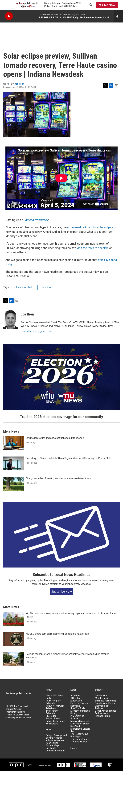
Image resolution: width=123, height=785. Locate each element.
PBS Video (51, 716)
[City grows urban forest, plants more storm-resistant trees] (13, 484)
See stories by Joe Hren (36, 331)
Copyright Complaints (15, 712)
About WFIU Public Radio (55, 696)
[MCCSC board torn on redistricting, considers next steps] (13, 639)
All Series (75, 695)
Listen (73, 690)
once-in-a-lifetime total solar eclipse (90, 227)
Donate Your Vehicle (105, 703)
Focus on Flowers (79, 703)
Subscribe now (61, 591)
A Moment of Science (77, 717)
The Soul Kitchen (78, 742)
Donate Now (101, 695)
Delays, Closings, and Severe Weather (56, 736)
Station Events (53, 718)
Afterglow (75, 698)
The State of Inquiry (80, 739)
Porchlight (75, 736)
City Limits (51, 748)
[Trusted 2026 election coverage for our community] (61, 377)
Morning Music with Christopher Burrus (80, 722)
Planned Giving (102, 716)
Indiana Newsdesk (36, 220)
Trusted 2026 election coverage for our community (61, 416)
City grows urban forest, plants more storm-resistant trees (58, 478)
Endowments (101, 713)
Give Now (108, 5)
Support (99, 690)
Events (73, 748)
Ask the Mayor (53, 745)
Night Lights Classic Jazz (80, 730)
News (48, 729)
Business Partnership (105, 701)
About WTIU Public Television (55, 707)
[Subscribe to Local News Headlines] (61, 535)
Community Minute (55, 751)
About (49, 690)
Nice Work (75, 726)
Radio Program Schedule (53, 702)
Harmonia (75, 706)
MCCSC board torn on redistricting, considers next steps (57, 633)
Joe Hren (19, 83)
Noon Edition (52, 743)
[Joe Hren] (10, 319)
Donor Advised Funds (105, 711)
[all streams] (118, 16)
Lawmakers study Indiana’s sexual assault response (55, 437)
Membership (101, 698)
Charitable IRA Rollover (102, 707)
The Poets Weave (79, 734)
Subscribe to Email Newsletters (55, 722)
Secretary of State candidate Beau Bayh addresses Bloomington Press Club (68, 458)
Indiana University (14, 709)
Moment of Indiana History (80, 712)
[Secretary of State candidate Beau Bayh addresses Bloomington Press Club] (13, 463)
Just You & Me (77, 708)
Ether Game (76, 701)
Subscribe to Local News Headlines (61, 574)
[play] (8, 16)
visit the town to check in (93, 248)
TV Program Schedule (52, 712)
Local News (47, 287)
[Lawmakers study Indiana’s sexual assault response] (13, 443)
